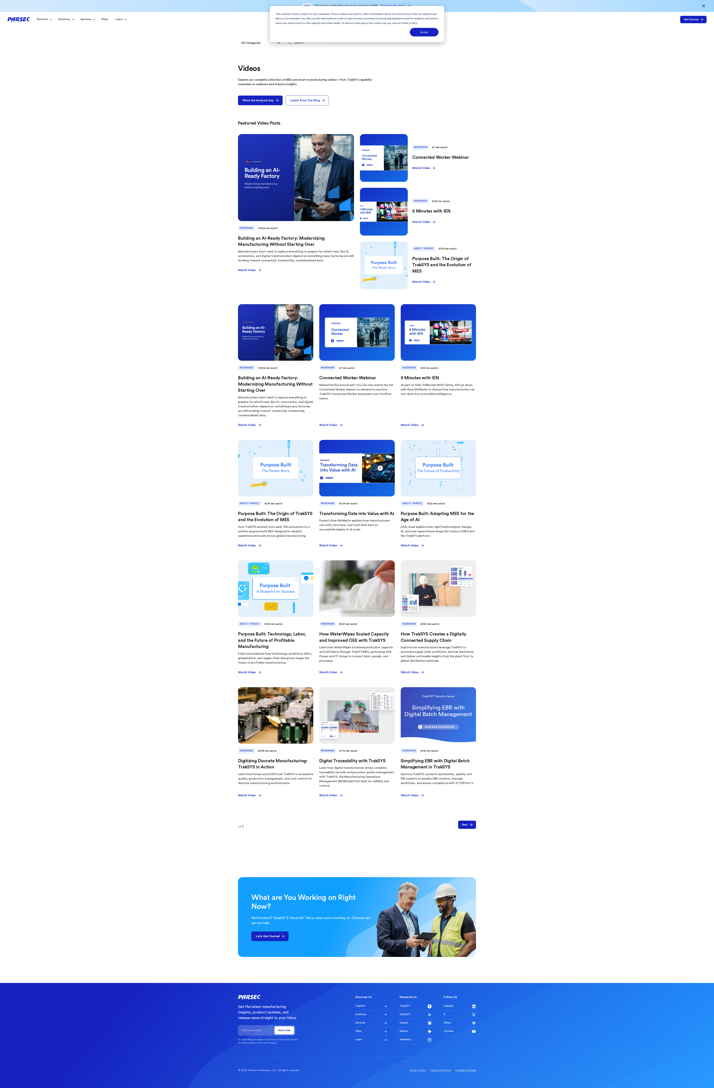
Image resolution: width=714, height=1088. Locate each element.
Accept (424, 32)
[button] (43, 19)
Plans (105, 19)
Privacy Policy (409, 23)
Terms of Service (440, 1070)
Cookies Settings (465, 1070)
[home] (18, 19)
